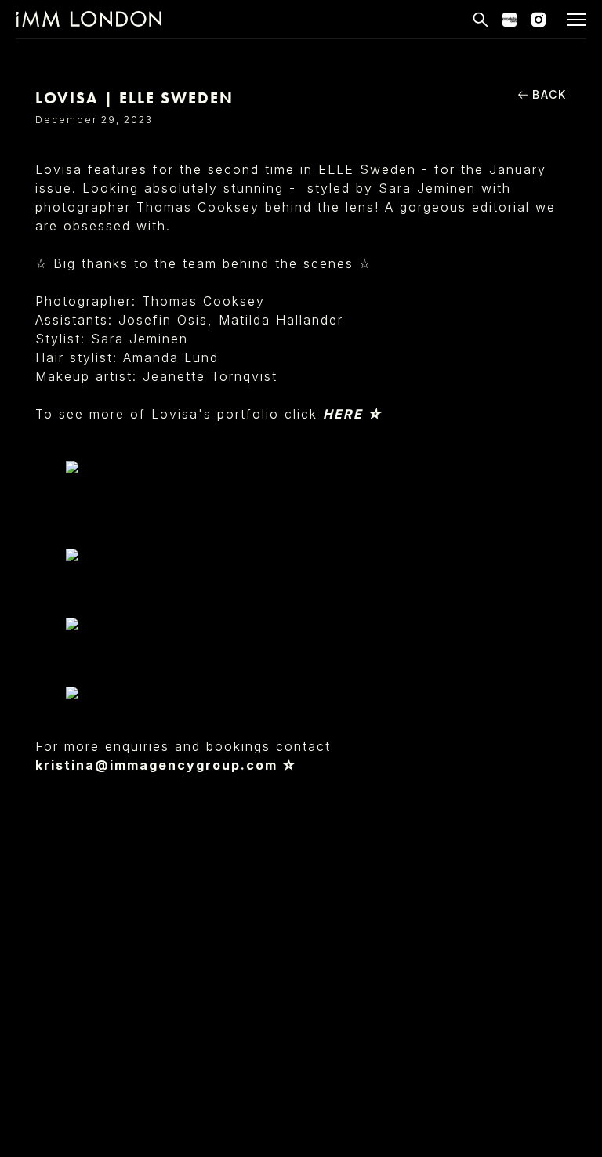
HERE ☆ (353, 414)
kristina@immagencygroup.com (156, 765)
